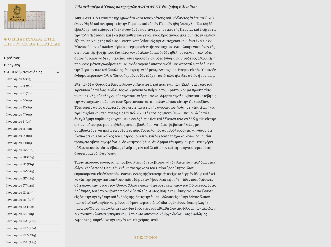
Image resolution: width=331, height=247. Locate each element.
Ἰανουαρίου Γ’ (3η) (19, 93)
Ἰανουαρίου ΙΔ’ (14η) (20, 171)
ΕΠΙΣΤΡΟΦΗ (145, 237)
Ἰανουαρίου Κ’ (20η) (20, 213)
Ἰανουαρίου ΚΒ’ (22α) (21, 228)
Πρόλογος (12, 57)
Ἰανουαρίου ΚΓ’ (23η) (21, 235)
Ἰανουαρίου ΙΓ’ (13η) (20, 164)
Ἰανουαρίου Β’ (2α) (19, 86)
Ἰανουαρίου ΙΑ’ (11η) (20, 150)
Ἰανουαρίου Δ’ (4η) (19, 100)
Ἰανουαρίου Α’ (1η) (18, 79)
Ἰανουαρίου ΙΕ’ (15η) (20, 178)
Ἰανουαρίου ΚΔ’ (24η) (21, 242)
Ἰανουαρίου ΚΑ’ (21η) (21, 221)
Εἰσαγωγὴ (12, 64)
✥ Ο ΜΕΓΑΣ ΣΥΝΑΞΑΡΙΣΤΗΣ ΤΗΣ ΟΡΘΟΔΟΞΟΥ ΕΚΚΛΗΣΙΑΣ (32, 41)
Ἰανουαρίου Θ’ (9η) (19, 135)
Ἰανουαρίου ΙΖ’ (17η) (20, 192)
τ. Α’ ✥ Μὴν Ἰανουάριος (23, 71)
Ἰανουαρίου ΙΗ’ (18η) (20, 199)
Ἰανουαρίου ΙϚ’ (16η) (20, 185)
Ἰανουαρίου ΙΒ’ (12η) (20, 157)
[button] (52, 72)
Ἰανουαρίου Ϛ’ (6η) (19, 114)
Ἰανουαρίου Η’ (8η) (19, 128)
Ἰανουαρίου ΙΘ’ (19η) (20, 206)
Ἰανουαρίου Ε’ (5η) (19, 107)
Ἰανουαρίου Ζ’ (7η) (18, 121)
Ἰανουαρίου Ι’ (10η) (19, 142)
